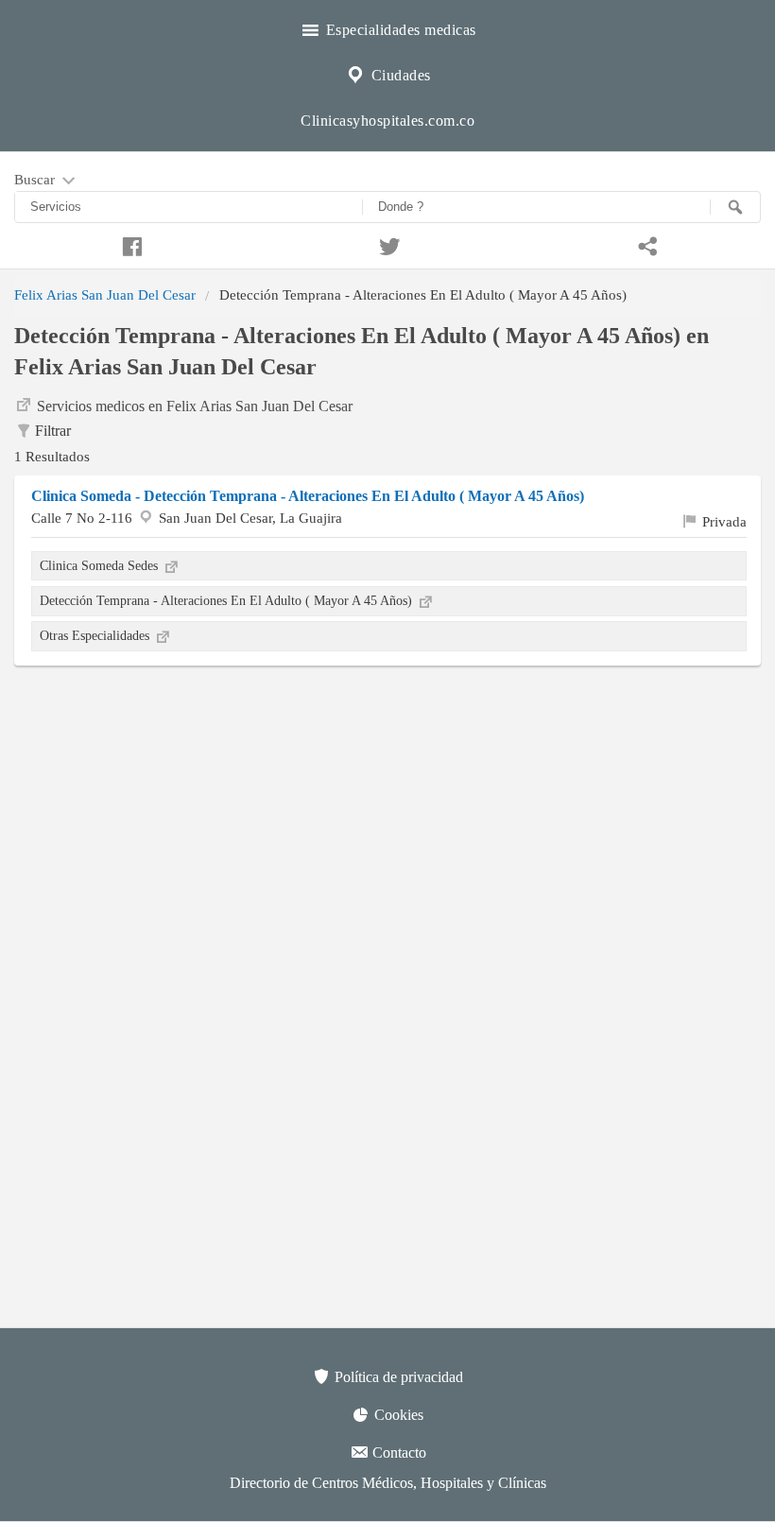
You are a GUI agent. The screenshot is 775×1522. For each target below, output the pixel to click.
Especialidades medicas (398, 30)
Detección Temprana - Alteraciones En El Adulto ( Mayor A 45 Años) (228, 600)
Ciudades (399, 75)
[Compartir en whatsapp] (646, 243)
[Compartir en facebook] (129, 243)
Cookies (396, 1415)
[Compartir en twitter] (387, 243)
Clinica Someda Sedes (101, 565)
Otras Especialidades (96, 635)
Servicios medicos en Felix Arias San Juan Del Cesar (195, 406)
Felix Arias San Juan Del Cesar (105, 294)
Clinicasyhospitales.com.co (387, 120)
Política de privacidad (397, 1377)
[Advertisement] (387, 816)
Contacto (397, 1452)
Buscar (36, 179)
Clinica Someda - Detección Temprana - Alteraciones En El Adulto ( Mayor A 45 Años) (307, 496)
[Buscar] (735, 207)
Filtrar (53, 431)
